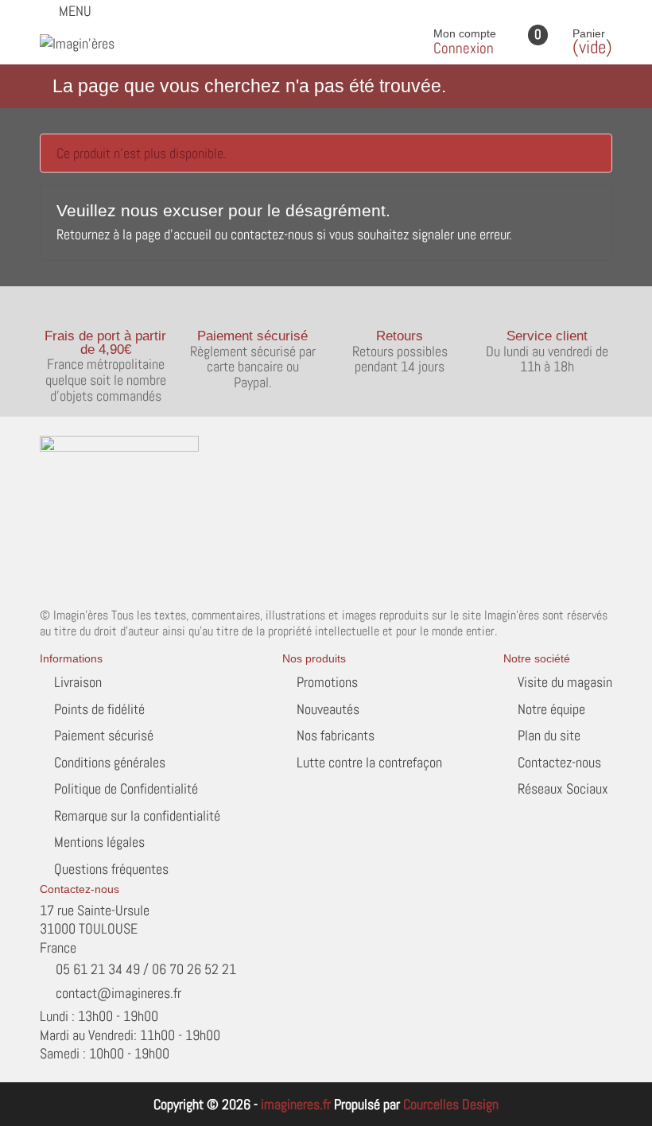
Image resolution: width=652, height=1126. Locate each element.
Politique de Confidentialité (126, 788)
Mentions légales (99, 842)
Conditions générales (109, 762)
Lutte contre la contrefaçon (369, 762)
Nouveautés (328, 709)
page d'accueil (173, 234)
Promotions (327, 682)
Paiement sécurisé (103, 735)
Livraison (78, 682)
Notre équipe (551, 709)
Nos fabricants (336, 735)
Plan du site (549, 735)
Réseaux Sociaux (563, 788)
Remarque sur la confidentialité (137, 815)
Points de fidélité (99, 709)
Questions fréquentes (111, 869)
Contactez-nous (559, 762)
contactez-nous (272, 234)
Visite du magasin (565, 682)
